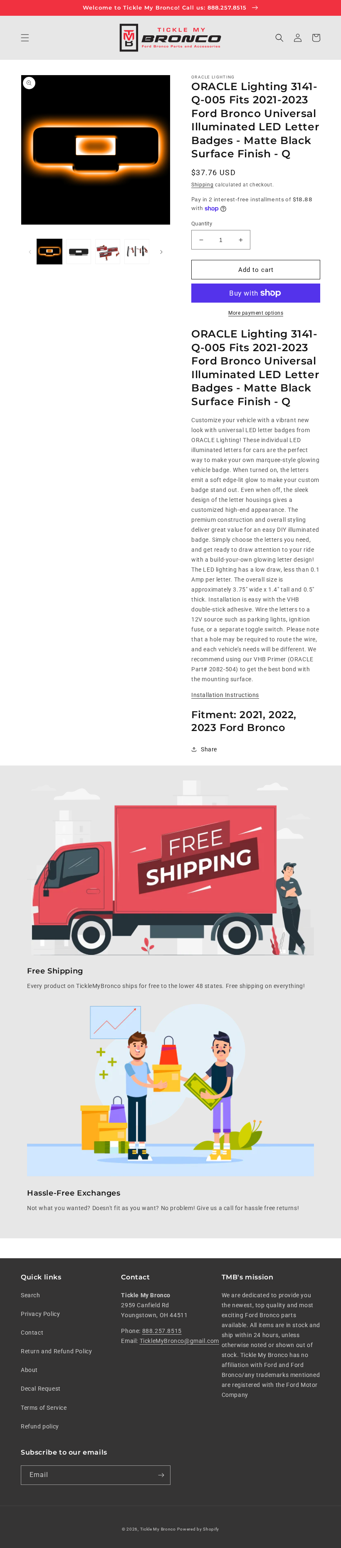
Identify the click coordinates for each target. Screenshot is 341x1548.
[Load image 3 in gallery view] (107, 251)
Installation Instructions (225, 695)
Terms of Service (44, 1407)
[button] (25, 38)
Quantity (201, 223)
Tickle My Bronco (158, 1529)
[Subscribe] (161, 1475)
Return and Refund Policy (56, 1351)
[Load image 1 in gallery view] (49, 251)
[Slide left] (30, 251)
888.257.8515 (162, 1331)
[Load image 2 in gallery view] (78, 251)
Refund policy (40, 1426)
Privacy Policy (40, 1314)
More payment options (255, 313)
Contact (32, 1332)
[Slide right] (161, 251)
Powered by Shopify (198, 1529)
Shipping (202, 185)
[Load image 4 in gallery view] (136, 251)
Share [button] (209, 749)
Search (30, 1295)
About (29, 1370)
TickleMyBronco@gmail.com (179, 1341)
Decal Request (41, 1388)
